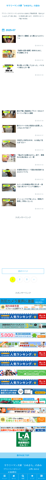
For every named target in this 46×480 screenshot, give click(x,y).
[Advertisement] (23, 90)
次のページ (23, 271)
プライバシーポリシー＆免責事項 (12, 470)
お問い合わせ (34, 469)
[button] (41, 361)
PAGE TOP (24, 455)
